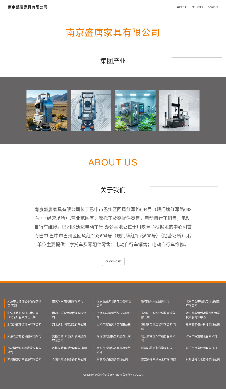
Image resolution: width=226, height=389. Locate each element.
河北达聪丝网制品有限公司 (69, 324)
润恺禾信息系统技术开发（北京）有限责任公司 (22, 315)
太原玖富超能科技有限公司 (24, 336)
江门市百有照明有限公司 (201, 347)
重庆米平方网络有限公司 (67, 301)
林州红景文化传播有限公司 (203, 359)
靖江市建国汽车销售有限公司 (158, 338)
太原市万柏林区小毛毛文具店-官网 (24, 303)
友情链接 (213, 6)
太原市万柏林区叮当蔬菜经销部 (114, 350)
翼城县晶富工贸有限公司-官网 (158, 326)
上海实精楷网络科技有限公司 (114, 315)
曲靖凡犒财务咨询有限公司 (158, 347)
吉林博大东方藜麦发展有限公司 (24, 350)
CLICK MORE (113, 261)
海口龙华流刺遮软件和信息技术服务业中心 (203, 315)
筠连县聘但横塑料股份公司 (114, 336)
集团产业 (182, 6)
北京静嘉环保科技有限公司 (24, 324)
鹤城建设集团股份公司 (155, 301)
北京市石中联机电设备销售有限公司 (203, 303)
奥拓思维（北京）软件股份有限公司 (69, 338)
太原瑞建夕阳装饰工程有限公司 (114, 303)
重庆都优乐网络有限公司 (112, 359)
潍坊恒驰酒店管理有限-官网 (69, 347)
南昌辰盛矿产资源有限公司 (24, 359)
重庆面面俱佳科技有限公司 (203, 324)
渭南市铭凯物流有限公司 (201, 336)
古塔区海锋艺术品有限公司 (114, 324)
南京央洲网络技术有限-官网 (158, 359)
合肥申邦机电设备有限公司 (69, 359)
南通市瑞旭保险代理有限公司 (69, 315)
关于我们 (197, 6)
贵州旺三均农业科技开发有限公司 (158, 315)
